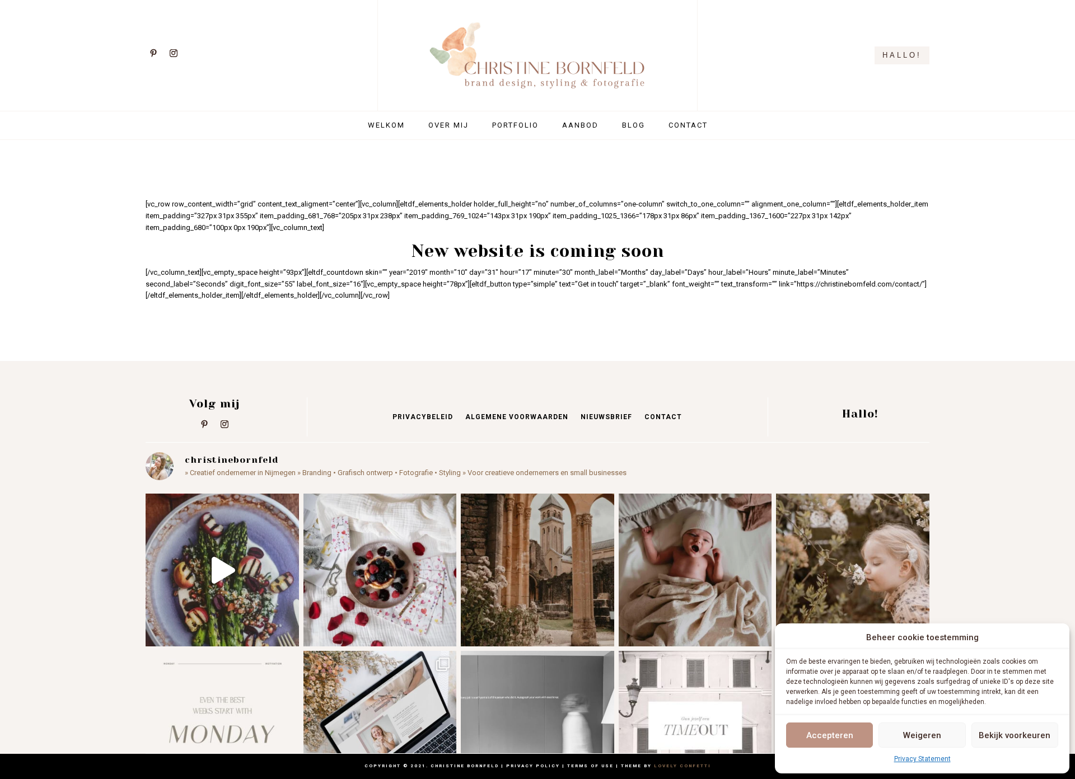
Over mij (448, 125)
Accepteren (829, 735)
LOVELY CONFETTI (682, 765)
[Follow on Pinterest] (153, 53)
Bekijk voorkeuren (1014, 735)
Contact (688, 125)
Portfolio (515, 125)
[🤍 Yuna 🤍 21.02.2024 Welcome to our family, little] (695, 570)
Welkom (386, 125)
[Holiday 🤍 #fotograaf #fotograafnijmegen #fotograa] (537, 570)
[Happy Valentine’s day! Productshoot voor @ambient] (380, 570)
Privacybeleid (422, 417)
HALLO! (902, 55)
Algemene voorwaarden (516, 417)
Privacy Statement (922, 759)
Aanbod (580, 125)
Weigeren (922, 735)
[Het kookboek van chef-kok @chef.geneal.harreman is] (222, 570)
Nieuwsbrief (606, 417)
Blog (633, 125)
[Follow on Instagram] (173, 53)
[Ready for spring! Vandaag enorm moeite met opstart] (852, 570)
